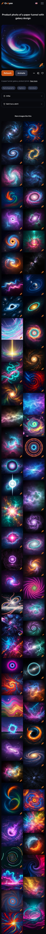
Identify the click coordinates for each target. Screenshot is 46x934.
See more (33, 81)
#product (32, 88)
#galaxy (22, 88)
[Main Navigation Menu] (42, 3)
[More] (34, 73)
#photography (8, 88)
